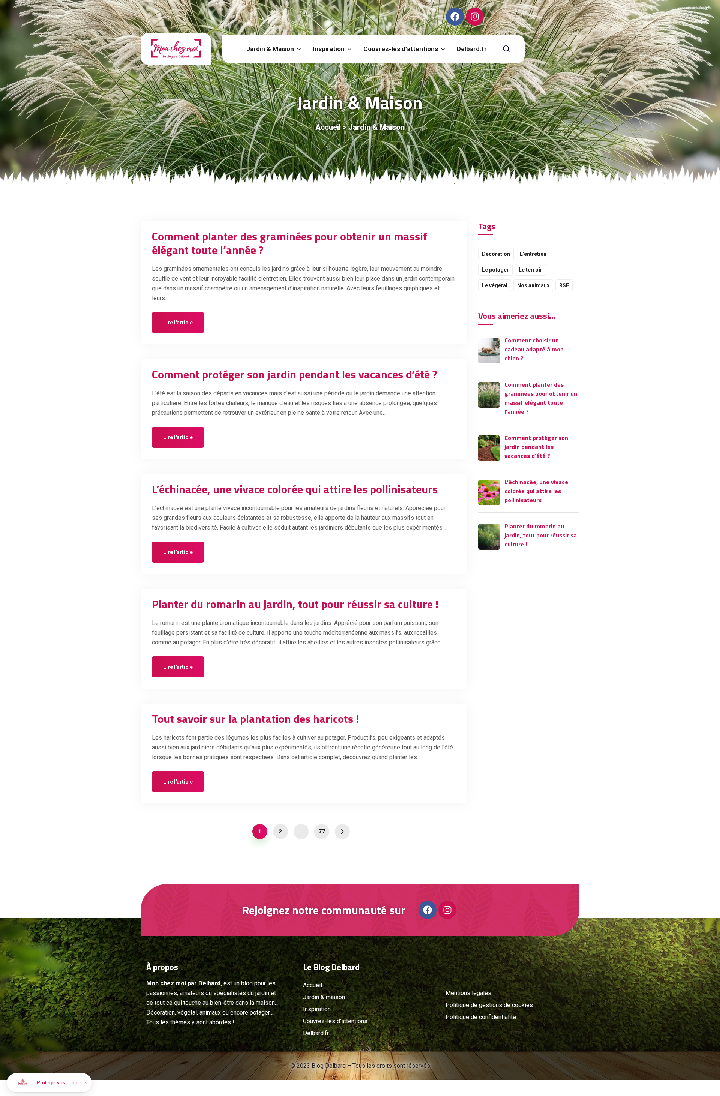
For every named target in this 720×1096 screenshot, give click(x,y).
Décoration (496, 254)
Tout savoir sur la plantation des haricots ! (255, 718)
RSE (564, 285)
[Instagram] (475, 17)
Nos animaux (533, 285)
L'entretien (533, 254)
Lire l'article (178, 323)
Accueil (328, 127)
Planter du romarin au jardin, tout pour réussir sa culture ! (295, 604)
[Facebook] (455, 17)
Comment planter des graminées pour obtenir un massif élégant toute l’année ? (289, 243)
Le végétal (494, 285)
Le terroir (530, 270)
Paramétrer (86, 1058)
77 (321, 831)
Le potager (495, 270)
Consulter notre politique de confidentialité (58, 1033)
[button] (49, 1082)
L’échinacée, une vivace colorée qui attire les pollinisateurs (295, 489)
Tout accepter (139, 1058)
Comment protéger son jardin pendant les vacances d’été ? (294, 374)
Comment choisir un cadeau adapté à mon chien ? (534, 349)
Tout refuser (34, 1058)
